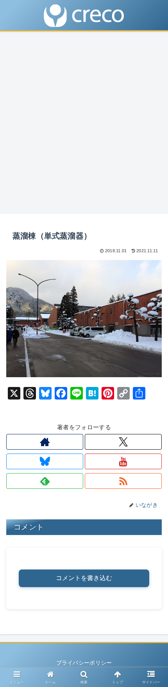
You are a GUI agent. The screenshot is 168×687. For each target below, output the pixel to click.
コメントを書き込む (84, 578)
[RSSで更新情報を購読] (123, 481)
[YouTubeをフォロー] (123, 461)
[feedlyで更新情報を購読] (44, 481)
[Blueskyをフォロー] (44, 461)
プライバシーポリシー (84, 663)
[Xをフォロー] (123, 442)
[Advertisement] (84, 125)
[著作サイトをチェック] (44, 442)
